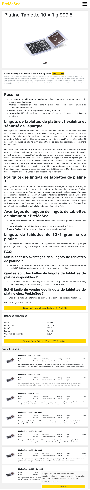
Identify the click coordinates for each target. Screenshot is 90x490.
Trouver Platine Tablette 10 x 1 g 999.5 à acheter (45, 341)
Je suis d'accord (64, 486)
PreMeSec (11, 4)
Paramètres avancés (50, 482)
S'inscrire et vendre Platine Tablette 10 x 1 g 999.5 (45, 308)
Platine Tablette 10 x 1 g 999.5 (38, 15)
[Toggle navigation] (84, 4)
